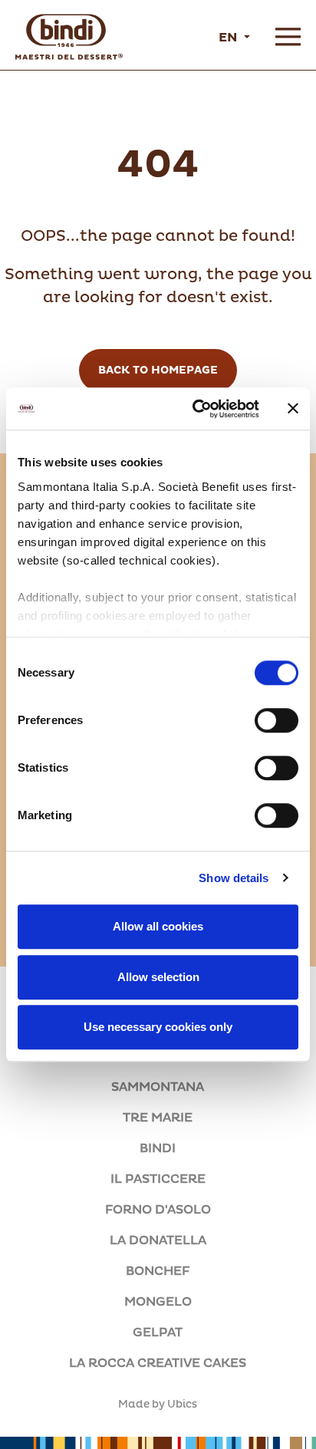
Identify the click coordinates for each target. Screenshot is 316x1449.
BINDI (158, 1148)
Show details (233, 877)
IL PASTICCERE (158, 1179)
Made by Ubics (157, 1404)
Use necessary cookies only (158, 1026)
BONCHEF (157, 1271)
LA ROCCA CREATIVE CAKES (157, 1363)
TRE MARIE (158, 1117)
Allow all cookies (158, 926)
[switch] (276, 720)
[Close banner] (293, 408)
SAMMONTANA (157, 1087)
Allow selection (158, 976)
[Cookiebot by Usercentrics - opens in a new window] (195, 409)
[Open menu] (288, 37)
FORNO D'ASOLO (158, 1209)
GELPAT (158, 1332)
